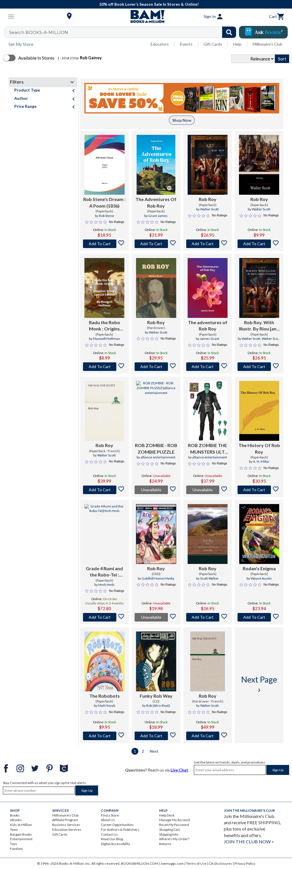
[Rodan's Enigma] (259, 534)
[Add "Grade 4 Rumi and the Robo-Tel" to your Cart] (104, 617)
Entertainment (21, 839)
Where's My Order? (174, 839)
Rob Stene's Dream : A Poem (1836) (104, 202)
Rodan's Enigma (259, 568)
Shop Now (181, 120)
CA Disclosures (220, 863)
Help (237, 44)
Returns (165, 844)
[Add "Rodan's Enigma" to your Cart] (259, 617)
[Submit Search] (229, 32)
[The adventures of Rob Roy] (207, 288)
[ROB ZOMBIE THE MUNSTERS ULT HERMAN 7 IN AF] (207, 410)
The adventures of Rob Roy (207, 325)
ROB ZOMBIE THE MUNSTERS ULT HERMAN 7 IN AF (207, 448)
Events (186, 44)
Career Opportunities (117, 825)
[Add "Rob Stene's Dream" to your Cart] (104, 243)
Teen (14, 829)
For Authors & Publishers (120, 829)
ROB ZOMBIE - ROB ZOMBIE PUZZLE (156, 448)
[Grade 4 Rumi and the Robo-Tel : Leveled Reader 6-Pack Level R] (104, 534)
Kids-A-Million (21, 825)
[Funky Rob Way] (156, 661)
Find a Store (110, 815)
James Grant (209, 338)
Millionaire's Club (267, 44)
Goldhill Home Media (158, 578)
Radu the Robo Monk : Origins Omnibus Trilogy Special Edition (104, 326)
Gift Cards (213, 44)
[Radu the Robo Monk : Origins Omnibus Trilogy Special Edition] (104, 288)
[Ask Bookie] (263, 32)
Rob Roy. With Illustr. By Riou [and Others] (259, 326)
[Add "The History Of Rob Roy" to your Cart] (259, 490)
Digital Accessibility (115, 844)
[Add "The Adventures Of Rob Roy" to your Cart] (156, 243)
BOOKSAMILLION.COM (139, 863)
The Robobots (104, 696)
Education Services (66, 829)
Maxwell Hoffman (106, 338)
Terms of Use (196, 863)
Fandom (16, 848)
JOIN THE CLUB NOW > (249, 841)
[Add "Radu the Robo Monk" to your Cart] (104, 366)
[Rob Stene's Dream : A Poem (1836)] (104, 164)
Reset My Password (174, 825)
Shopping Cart (169, 829)
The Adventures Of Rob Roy (156, 202)
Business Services (66, 825)
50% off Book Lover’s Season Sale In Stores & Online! (149, 4)
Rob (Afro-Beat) (158, 705)
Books (15, 815)
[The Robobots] (104, 661)
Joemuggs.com (172, 863)
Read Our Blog (112, 839)
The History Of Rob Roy (259, 448)
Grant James (158, 216)
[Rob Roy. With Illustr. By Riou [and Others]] (259, 288)
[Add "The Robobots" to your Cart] (104, 736)
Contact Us (109, 834)
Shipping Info (168, 834)
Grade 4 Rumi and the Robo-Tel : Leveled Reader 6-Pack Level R (104, 572)
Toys (13, 844)
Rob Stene (106, 216)
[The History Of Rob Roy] (259, 410)
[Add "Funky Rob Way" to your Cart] (156, 736)
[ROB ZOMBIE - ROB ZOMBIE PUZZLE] (156, 410)
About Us (108, 820)
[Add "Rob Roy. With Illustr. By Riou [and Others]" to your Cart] (259, 366)
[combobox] (124, 32)
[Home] (146, 16)
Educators (160, 44)
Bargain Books (21, 834)
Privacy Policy (244, 863)
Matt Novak (106, 705)
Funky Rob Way (156, 696)
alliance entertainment (158, 457)
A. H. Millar (261, 461)
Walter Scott (209, 209)
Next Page (259, 684)
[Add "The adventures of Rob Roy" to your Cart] (207, 366)
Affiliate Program (65, 820)
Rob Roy (207, 199)
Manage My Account (174, 820)
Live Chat (179, 770)
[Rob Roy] (207, 164)
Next (154, 751)
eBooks (16, 820)
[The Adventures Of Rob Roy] (156, 164)
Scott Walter (209, 578)
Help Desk (167, 815)
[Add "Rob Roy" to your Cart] (207, 243)
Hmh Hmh (106, 584)
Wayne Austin (261, 578)
